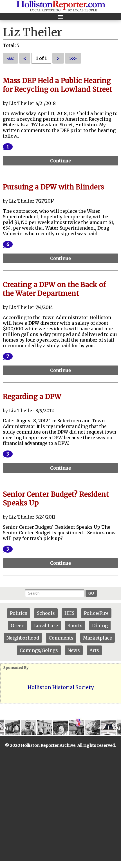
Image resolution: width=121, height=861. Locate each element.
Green (17, 625)
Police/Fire (96, 613)
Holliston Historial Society (61, 687)
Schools (46, 613)
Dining (100, 625)
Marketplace (97, 638)
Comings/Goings (39, 650)
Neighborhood (22, 638)
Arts (94, 650)
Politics (18, 613)
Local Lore (46, 625)
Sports (75, 625)
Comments (61, 638)
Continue (60, 160)
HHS (69, 613)
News (74, 650)
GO (91, 593)
